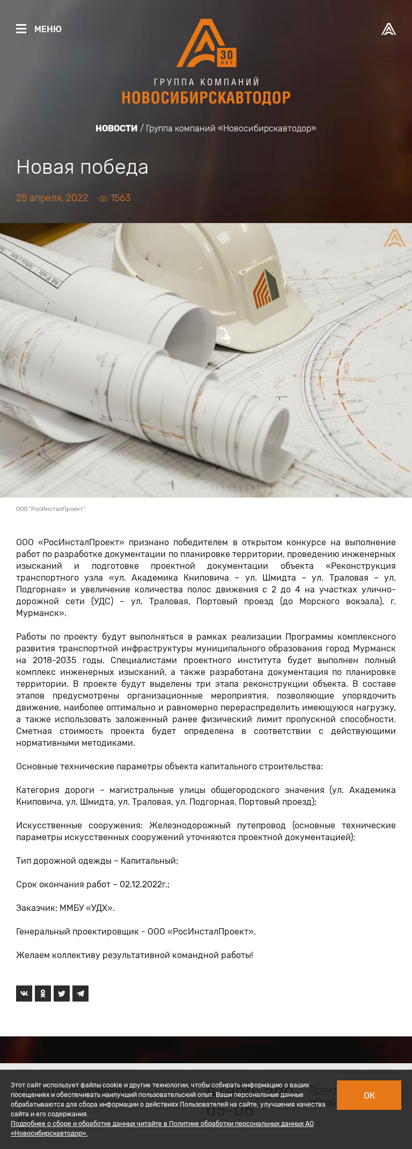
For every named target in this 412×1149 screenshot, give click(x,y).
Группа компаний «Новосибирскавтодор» (231, 128)
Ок (369, 1096)
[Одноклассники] (43, 993)
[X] (62, 993)
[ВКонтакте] (24, 993)
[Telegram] (80, 993)
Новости (116, 128)
